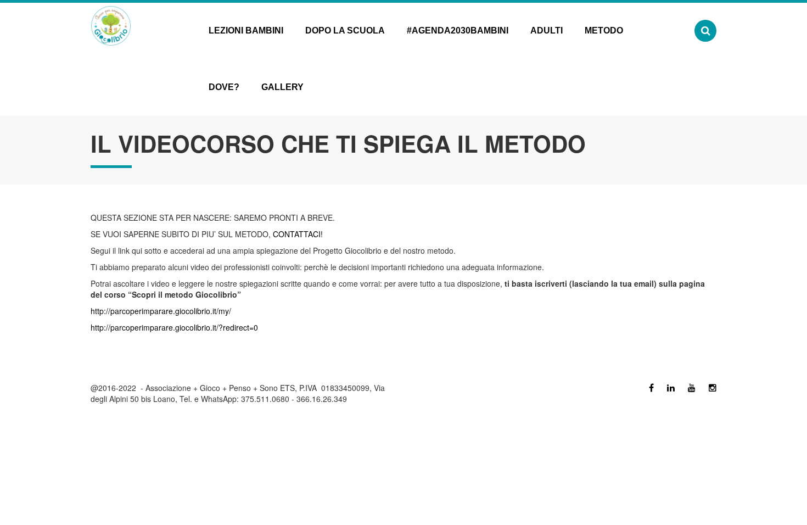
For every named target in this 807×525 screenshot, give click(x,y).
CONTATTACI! (297, 233)
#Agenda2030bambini (457, 30)
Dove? (224, 87)
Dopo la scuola (345, 30)
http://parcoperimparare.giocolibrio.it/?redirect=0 (174, 327)
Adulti (546, 30)
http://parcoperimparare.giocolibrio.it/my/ (161, 310)
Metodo (604, 30)
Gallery (282, 87)
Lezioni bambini (246, 30)
